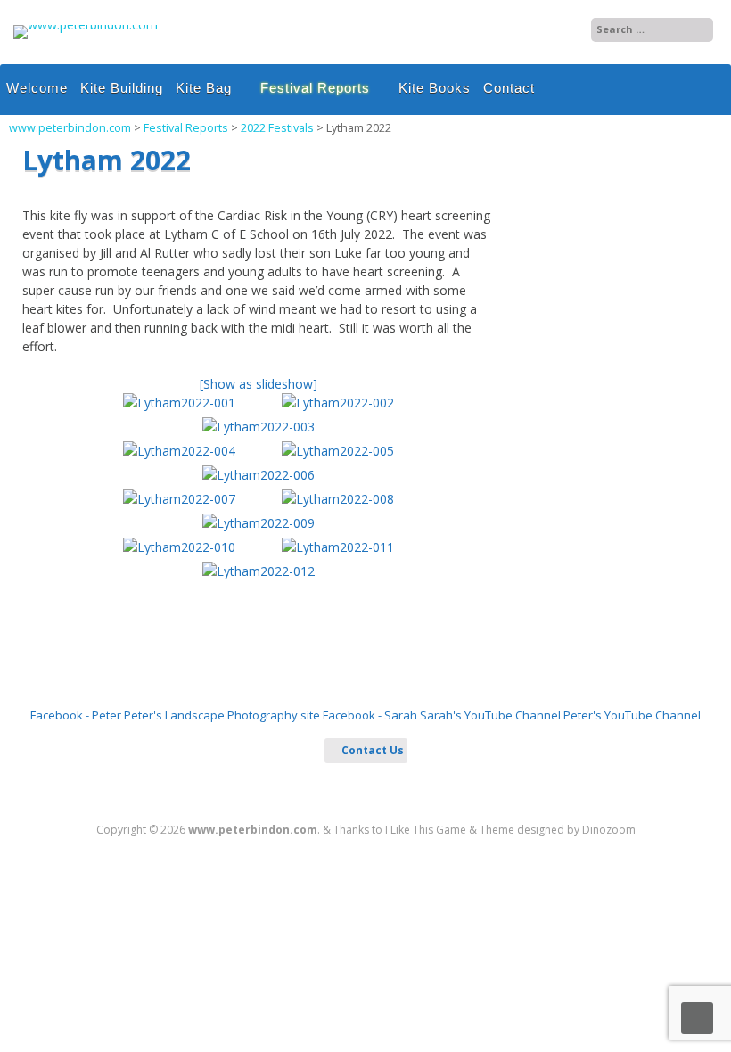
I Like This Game (425, 829)
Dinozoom (609, 829)
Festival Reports (315, 87)
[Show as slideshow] (258, 383)
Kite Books (434, 87)
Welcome (37, 87)
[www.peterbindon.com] (85, 24)
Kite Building (121, 87)
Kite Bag (204, 87)
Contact (509, 87)
